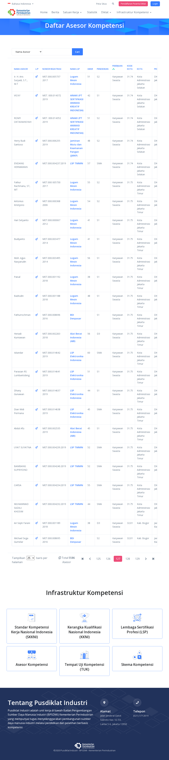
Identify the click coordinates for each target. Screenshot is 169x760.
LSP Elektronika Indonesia (76, 356)
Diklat (104, 12)
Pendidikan (102, 69)
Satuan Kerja (71, 12)
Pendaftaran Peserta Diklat (133, 3)
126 (108, 559)
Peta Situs (101, 3)
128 (127, 559)
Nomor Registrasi (51, 69)
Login (155, 3)
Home (44, 12)
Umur (90, 69)
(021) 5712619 (141, 715)
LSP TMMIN (76, 163)
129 (137, 559)
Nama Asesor (21, 69)
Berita (55, 12)
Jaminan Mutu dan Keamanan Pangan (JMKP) (76, 148)
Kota (139, 69)
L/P (36, 69)
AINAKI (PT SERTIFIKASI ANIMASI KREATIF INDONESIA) (76, 103)
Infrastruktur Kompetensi (133, 12)
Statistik (92, 12)
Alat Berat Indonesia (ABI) (76, 337)
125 (98, 559)
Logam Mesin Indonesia (75, 80)
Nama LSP (75, 69)
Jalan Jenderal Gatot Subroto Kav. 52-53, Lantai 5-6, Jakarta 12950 (113, 720)
